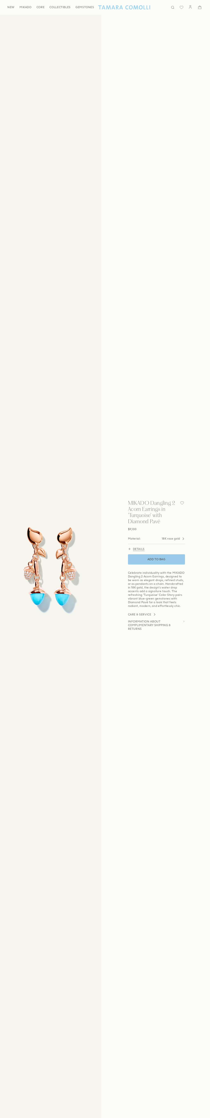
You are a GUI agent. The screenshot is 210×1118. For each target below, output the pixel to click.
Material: (154, 538)
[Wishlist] (181, 7)
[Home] (124, 7)
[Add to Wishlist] (182, 503)
